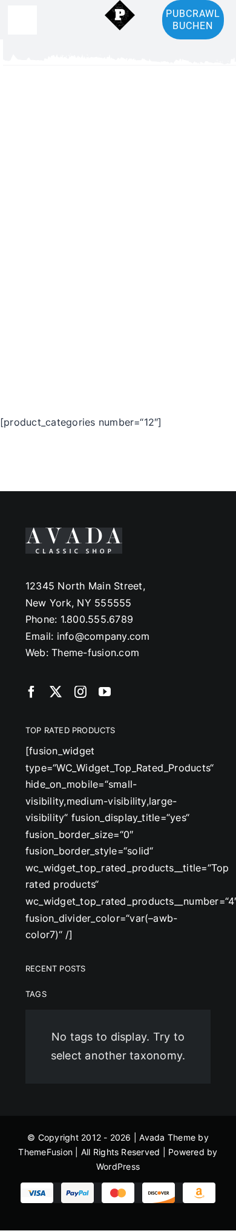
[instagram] (80, 692)
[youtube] (105, 692)
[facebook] (31, 692)
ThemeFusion (45, 1152)
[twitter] (56, 692)
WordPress (118, 1166)
